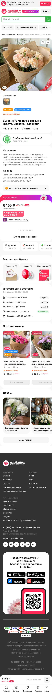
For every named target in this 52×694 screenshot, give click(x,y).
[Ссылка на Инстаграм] (11, 544)
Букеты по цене (25, 27)
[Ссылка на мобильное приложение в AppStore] (16, 574)
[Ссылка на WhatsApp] (27, 544)
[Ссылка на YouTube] (33, 544)
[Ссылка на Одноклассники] (22, 544)
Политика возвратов (35, 642)
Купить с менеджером (25, 236)
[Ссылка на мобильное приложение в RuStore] (16, 581)
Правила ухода (19, 141)
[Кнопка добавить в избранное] (27, 333)
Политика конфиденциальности (26, 649)
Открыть (45, 3)
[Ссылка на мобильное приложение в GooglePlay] (36, 574)
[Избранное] (43, 42)
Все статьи (25, 440)
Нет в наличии (34, 679)
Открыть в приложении (17, 5)
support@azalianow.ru (13, 538)
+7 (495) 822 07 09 (12, 527)
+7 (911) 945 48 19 (31, 527)
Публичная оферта (16, 642)
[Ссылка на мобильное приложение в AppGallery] (36, 581)
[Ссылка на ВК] (16, 544)
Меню (46, 11)
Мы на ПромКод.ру (26, 656)
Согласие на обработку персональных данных (26, 645)
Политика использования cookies (26, 653)
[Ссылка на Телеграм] (5, 544)
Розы (6, 27)
